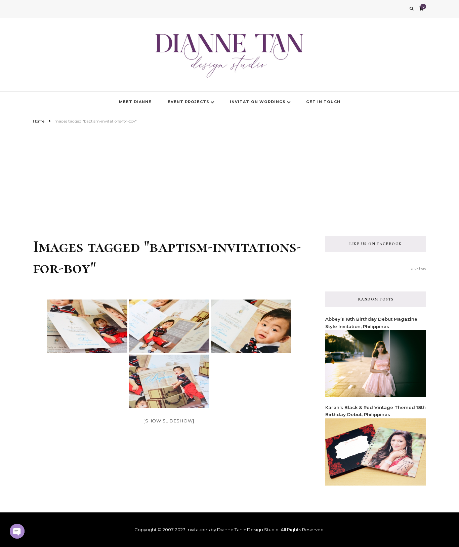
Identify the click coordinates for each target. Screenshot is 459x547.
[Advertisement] (229, 176)
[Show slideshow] (168, 420)
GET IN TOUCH (323, 102)
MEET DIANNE (135, 102)
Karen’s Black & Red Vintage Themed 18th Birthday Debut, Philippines (375, 411)
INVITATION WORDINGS (258, 102)
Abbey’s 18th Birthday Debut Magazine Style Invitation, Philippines (371, 322)
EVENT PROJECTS (188, 102)
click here (418, 268)
